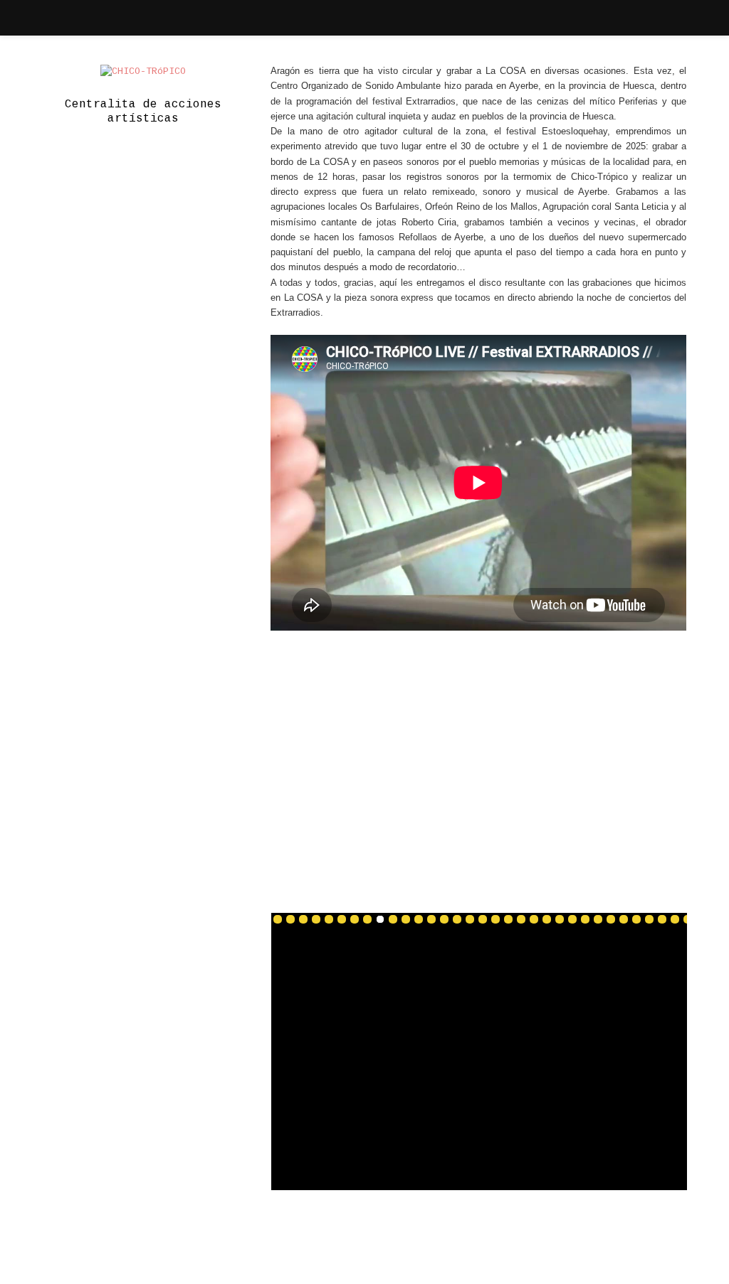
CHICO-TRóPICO (412, 1247)
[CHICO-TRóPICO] (143, 71)
